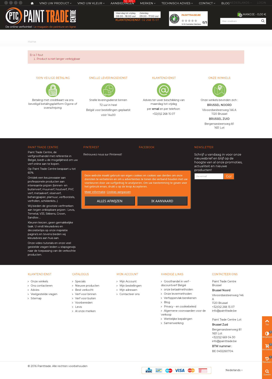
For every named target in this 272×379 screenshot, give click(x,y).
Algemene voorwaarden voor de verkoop (183, 312)
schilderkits (47, 201)
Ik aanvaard (162, 201)
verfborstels (66, 197)
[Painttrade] (41, 17)
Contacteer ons (129, 294)
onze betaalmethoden (178, 289)
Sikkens (51, 213)
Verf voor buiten (85, 298)
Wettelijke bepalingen (177, 319)
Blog (225, 3)
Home (32, 41)
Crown (61, 213)
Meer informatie (95, 192)
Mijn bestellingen (130, 285)
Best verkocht (83, 290)
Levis (71, 209)
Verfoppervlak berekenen (180, 298)
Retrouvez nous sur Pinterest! (102, 154)
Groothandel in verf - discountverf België (175, 283)
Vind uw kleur (90, 3)
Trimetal (33, 213)
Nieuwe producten (86, 285)
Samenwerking (173, 323)
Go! (229, 176)
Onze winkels (39, 281)
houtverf (61, 189)
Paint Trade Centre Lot (226, 319)
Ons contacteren (41, 285)
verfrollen (34, 201)
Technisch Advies (176, 3)
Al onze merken (85, 311)
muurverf (48, 189)
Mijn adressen (128, 290)
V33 (42, 213)
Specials (79, 281)
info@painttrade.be (224, 310)
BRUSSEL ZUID (219, 118)
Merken (146, 3)
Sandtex (33, 217)
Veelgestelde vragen (43, 294)
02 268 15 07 (150, 20)
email (155, 109)
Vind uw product (54, 3)
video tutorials (45, 243)
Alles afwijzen (109, 201)
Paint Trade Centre (40, 152)
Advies (34, 290)
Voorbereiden (83, 302)
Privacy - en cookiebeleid (179, 306)
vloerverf (55, 193)
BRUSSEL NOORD (219, 105)
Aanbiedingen (123, 2)
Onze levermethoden (177, 293)
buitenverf (34, 189)
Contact (206, 3)
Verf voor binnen (85, 294)
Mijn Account (128, 281)
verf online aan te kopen (43, 164)
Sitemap (36, 298)
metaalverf (41, 193)
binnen (57, 185)
